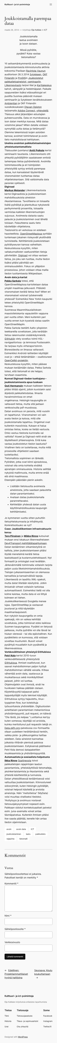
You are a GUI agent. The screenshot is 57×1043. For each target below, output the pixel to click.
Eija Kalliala (36, 30)
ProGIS (22, 78)
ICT (45, 30)
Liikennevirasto (13, 85)
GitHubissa (11, 662)
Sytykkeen (35, 74)
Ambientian (11, 103)
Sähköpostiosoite (15, 929)
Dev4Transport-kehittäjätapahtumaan (26, 543)
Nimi (8, 915)
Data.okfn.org (12, 728)
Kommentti (11, 883)
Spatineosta (24, 760)
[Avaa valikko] (50, 4)
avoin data (21, 829)
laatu (28, 834)
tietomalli (23, 839)
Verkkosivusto (12, 942)
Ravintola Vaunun (36, 70)
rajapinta (10, 839)
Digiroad (23, 255)
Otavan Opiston (33, 107)
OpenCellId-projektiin (16, 360)
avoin (9, 829)
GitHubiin (10, 338)
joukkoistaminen (14, 834)
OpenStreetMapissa (31, 233)
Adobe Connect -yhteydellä (33, 110)
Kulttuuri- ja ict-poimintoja (17, 4)
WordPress (23, 1037)
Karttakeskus (44, 85)
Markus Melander (15, 190)
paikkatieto (40, 834)
